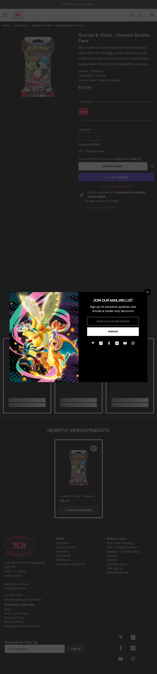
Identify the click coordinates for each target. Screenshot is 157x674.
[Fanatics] (93, 343)
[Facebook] (109, 343)
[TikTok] (117, 343)
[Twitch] (133, 343)
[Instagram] (101, 343)
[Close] (147, 292)
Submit (113, 331)
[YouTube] (125, 343)
